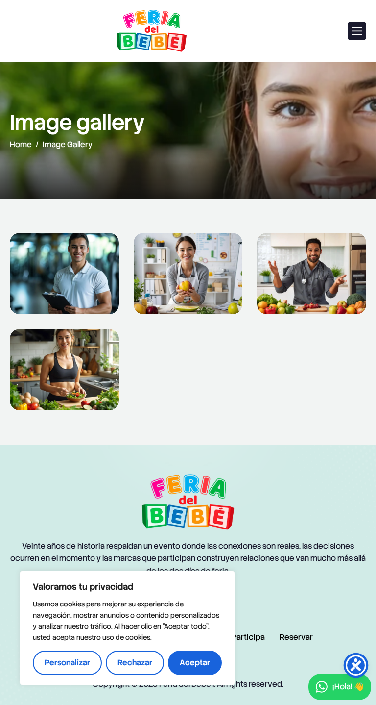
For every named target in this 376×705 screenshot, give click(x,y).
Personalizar (67, 662)
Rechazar (135, 662)
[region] (127, 628)
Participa (248, 637)
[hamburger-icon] (357, 31)
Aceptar (195, 662)
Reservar (296, 637)
